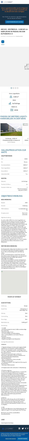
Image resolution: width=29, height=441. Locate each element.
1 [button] (11, 88)
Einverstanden (22, 438)
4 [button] (17, 88)
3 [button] (15, 88)
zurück (2, 44)
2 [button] (13, 88)
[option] (14, 67)
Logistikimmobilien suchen (14, 22)
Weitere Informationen (10, 438)
